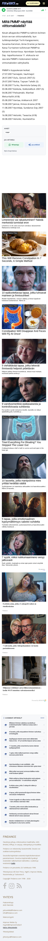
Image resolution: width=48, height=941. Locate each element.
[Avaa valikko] (43, 3)
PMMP (8, 132)
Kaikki (42, 718)
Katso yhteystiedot (10, 927)
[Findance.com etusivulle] (10, 3)
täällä (13, 863)
